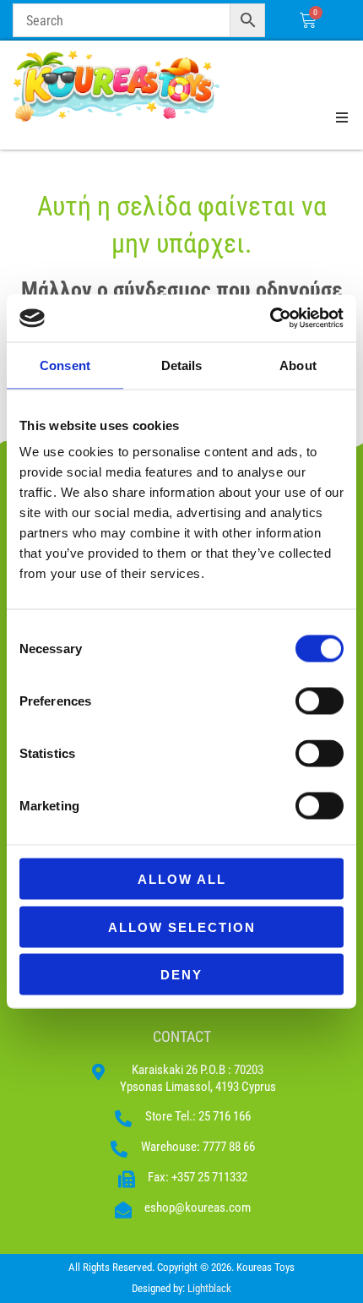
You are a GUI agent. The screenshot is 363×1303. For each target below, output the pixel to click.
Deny (181, 975)
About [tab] (298, 364)
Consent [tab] (65, 364)
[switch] (319, 701)
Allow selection (182, 926)
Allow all (182, 879)
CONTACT (182, 1036)
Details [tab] (182, 364)
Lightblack (209, 1288)
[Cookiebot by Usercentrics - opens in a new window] (270, 319)
